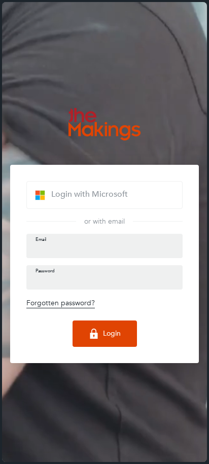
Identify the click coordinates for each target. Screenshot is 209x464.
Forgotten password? (60, 303)
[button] (104, 194)
